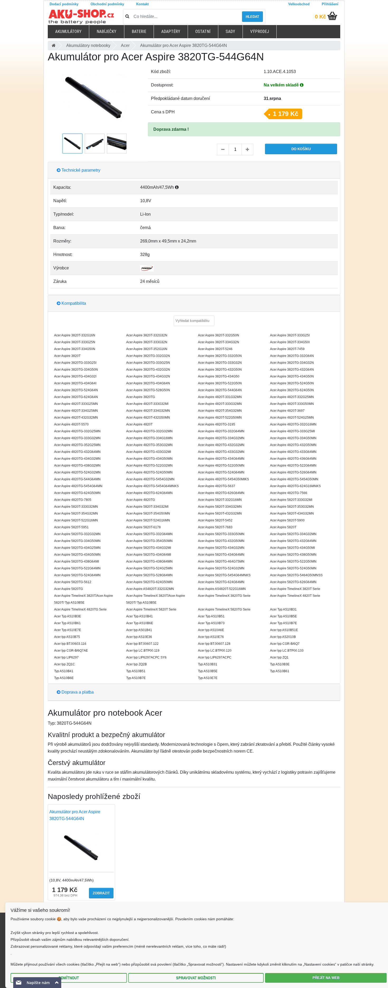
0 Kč (320, 17)
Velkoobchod (299, 4)
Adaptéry (170, 31)
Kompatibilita (73, 303)
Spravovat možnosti (196, 978)
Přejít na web (326, 978)
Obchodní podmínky (107, 4)
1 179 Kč (285, 113)
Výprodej (259, 31)
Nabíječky (106, 31)
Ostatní (202, 31)
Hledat (252, 17)
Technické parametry (80, 170)
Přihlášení (330, 4)
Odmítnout (68, 978)
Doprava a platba (77, 692)
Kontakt (142, 4)
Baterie (139, 31)
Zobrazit (101, 893)
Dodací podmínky (64, 4)
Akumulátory (68, 31)
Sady (230, 31)
